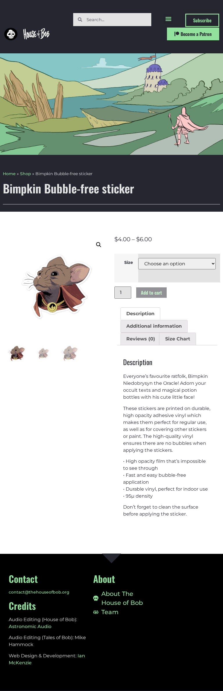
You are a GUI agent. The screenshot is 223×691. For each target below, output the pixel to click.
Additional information (154, 326)
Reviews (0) (140, 339)
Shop (25, 173)
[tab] (140, 313)
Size (128, 262)
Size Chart (177, 339)
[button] (168, 19)
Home (9, 173)
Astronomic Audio (30, 626)
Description (140, 313)
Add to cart (151, 292)
